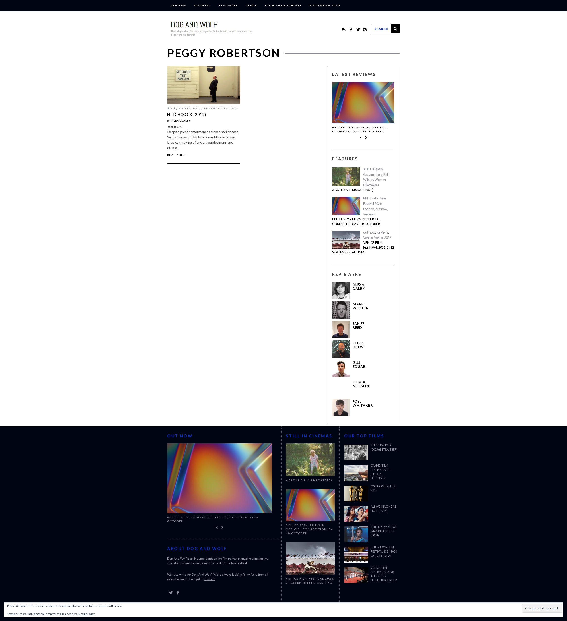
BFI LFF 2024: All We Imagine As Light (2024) (384, 531)
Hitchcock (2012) (186, 114)
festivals (228, 5)
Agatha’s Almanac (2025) (352, 190)
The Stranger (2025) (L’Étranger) (384, 447)
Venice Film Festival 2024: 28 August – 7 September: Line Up (384, 574)
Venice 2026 (382, 238)
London (368, 209)
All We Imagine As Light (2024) (383, 509)
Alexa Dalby (181, 120)
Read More (177, 155)
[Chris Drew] (341, 349)
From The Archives (283, 5)
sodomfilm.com (324, 5)
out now (381, 209)
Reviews (178, 5)
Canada (378, 169)
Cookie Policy (87, 613)
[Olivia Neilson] (341, 388)
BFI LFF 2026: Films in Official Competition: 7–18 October (360, 129)
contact (209, 579)
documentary (372, 174)
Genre (251, 5)
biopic (184, 108)
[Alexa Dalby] (341, 290)
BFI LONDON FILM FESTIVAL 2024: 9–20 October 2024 (384, 551)
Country (203, 5)
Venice (368, 238)
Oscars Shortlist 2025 (384, 488)
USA (196, 108)
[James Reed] (341, 329)
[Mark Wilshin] (341, 310)
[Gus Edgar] (341, 368)
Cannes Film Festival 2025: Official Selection (380, 472)
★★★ (171, 108)
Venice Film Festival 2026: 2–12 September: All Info (363, 247)
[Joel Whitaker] (341, 407)
